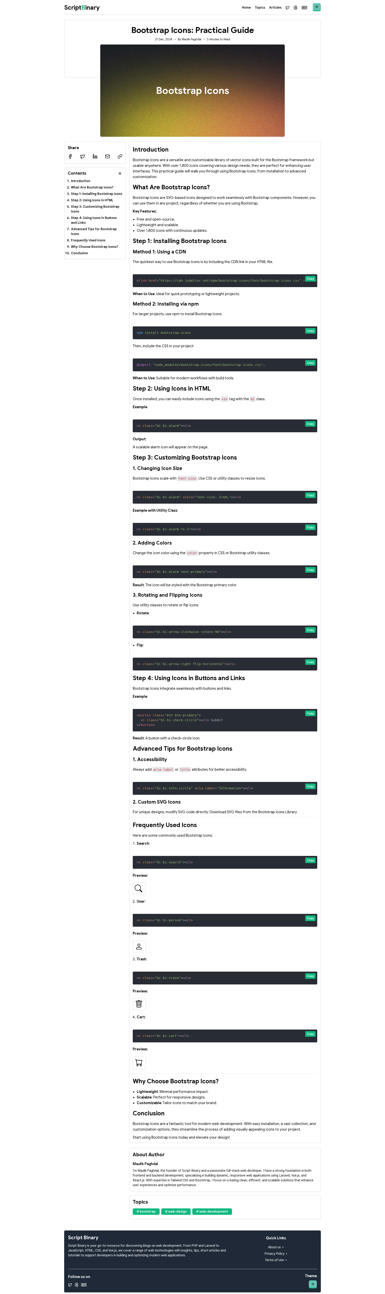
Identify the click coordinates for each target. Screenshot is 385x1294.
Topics (260, 8)
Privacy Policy (274, 1254)
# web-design (176, 1212)
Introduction (80, 181)
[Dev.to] (304, 7)
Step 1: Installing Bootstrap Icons (96, 194)
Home (246, 8)
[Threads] (296, 8)
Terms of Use (274, 1260)
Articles (275, 8)
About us (274, 1247)
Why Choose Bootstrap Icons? (94, 247)
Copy (310, 278)
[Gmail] (107, 156)
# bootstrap (146, 1212)
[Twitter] (288, 8)
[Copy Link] (120, 156)
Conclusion (79, 253)
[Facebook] (70, 156)
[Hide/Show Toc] (120, 173)
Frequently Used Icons (88, 240)
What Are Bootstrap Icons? (92, 187)
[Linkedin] (95, 156)
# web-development (212, 1212)
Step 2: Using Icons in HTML (92, 200)
